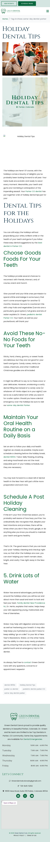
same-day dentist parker (14, 693)
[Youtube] (32, 796)
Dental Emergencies (32, 739)
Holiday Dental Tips (21, 33)
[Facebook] (18, 796)
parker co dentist (11, 689)
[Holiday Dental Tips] (25, 58)
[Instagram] (25, 796)
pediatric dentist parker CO (34, 689)
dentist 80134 (9, 685)
